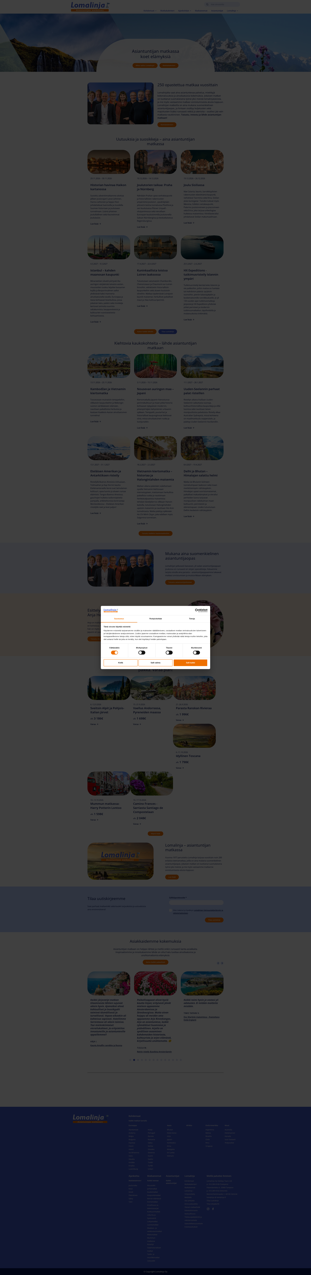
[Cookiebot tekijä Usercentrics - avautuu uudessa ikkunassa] (196, 610)
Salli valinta (155, 663)
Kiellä (120, 663)
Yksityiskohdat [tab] (155, 619)
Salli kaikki (190, 663)
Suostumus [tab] (119, 619)
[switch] (141, 653)
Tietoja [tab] (192, 619)
